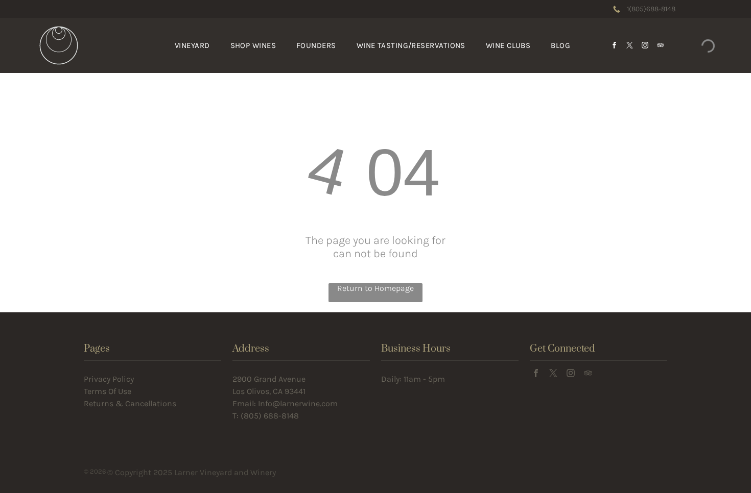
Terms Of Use (107, 391)
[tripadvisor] (660, 45)
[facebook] (614, 45)
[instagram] (645, 45)
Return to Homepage (375, 288)
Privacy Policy (109, 379)
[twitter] (630, 45)
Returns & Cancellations (130, 403)
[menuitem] (192, 45)
